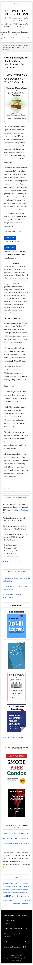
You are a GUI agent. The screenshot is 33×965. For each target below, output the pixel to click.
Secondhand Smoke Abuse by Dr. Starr (16, 843)
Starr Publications (16, 960)
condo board (19, 883)
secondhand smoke (19, 900)
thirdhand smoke (6, 907)
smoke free (10, 904)
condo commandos (20, 886)
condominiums (25, 889)
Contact (12, 920)
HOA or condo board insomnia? (15, 942)
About (6, 920)
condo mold (5, 892)
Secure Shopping (21, 915)
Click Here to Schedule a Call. (13, 562)
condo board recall (10, 886)
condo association (8, 883)
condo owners (10, 892)
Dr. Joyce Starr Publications (16, 12)
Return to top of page (16, 955)
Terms (13, 915)
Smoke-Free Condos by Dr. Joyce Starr (15, 833)
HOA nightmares (15, 896)
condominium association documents (14, 889)
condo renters (16, 892)
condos (20, 892)
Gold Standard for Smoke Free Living (15, 838)
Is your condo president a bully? (15, 947)
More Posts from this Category (13, 737)
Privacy (6, 915)
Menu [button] (18, 4)
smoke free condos (20, 903)
